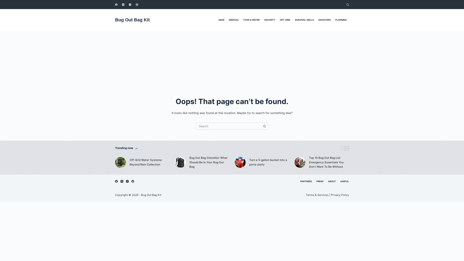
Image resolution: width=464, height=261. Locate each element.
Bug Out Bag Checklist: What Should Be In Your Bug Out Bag (208, 162)
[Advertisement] (232, 58)
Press (320, 181)
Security (269, 19)
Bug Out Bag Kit (132, 19)
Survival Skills (304, 19)
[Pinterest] (137, 4)
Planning (341, 19)
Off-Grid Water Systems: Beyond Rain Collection (146, 162)
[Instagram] (130, 4)
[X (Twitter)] (123, 4)
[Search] (348, 4)
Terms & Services (317, 195)
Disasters (324, 19)
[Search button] (264, 126)
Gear (221, 19)
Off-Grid (285, 19)
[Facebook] (116, 4)
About (332, 181)
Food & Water (251, 19)
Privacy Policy (340, 195)
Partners (306, 181)
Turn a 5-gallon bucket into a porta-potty (268, 162)
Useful (344, 181)
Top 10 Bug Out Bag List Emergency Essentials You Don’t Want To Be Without (326, 162)
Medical (234, 19)
